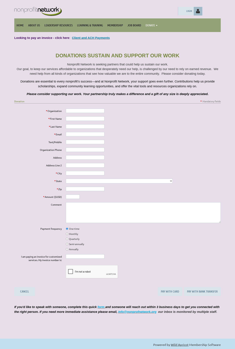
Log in (198, 11)
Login (189, 10)
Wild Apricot (180, 344)
